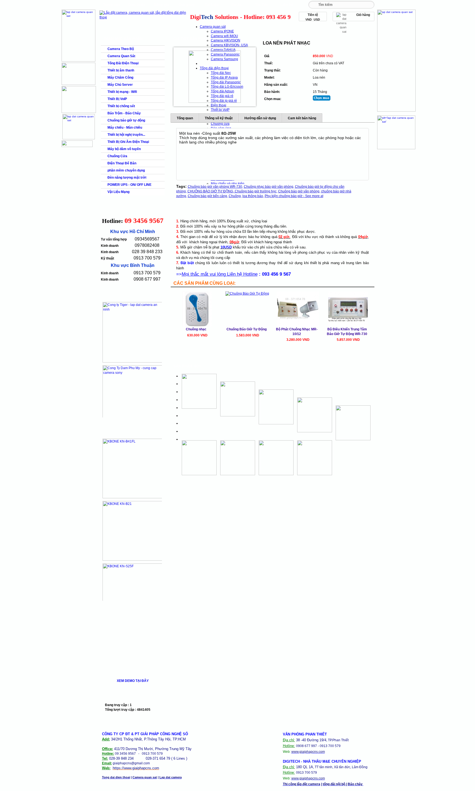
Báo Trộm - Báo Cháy (124, 113)
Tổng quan (185, 118)
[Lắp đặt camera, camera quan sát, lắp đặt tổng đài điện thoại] (144, 17)
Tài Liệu (212, 5)
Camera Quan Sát (121, 56)
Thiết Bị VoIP (117, 99)
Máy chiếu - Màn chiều (124, 127)
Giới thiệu (136, 5)
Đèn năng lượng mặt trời (126, 177)
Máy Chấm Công (120, 77)
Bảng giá (161, 5)
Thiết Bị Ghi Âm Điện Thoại (128, 142)
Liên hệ (286, 5)
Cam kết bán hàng (302, 118)
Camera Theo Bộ (120, 49)
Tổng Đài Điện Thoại (123, 63)
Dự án (236, 5)
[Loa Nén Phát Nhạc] (214, 76)
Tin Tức (261, 5)
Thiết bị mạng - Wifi (122, 92)
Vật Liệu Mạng (118, 192)
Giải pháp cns (186, 6)
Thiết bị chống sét (121, 106)
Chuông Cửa (117, 156)
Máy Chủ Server (120, 85)
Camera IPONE (222, 31)
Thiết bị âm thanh (120, 70)
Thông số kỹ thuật (219, 118)
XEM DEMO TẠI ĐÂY (133, 681)
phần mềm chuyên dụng (126, 170)
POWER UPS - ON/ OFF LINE (129, 185)
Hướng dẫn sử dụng (260, 118)
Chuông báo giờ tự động (126, 120)
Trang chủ (111, 5)
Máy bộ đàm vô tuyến (124, 149)
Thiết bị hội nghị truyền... (126, 135)
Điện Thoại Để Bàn (121, 163)
